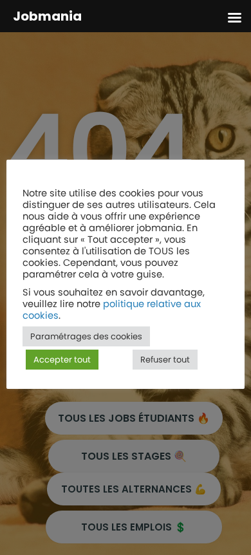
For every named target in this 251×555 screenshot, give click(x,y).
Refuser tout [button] (165, 359)
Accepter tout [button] (62, 359)
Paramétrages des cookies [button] (86, 336)
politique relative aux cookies (112, 309)
